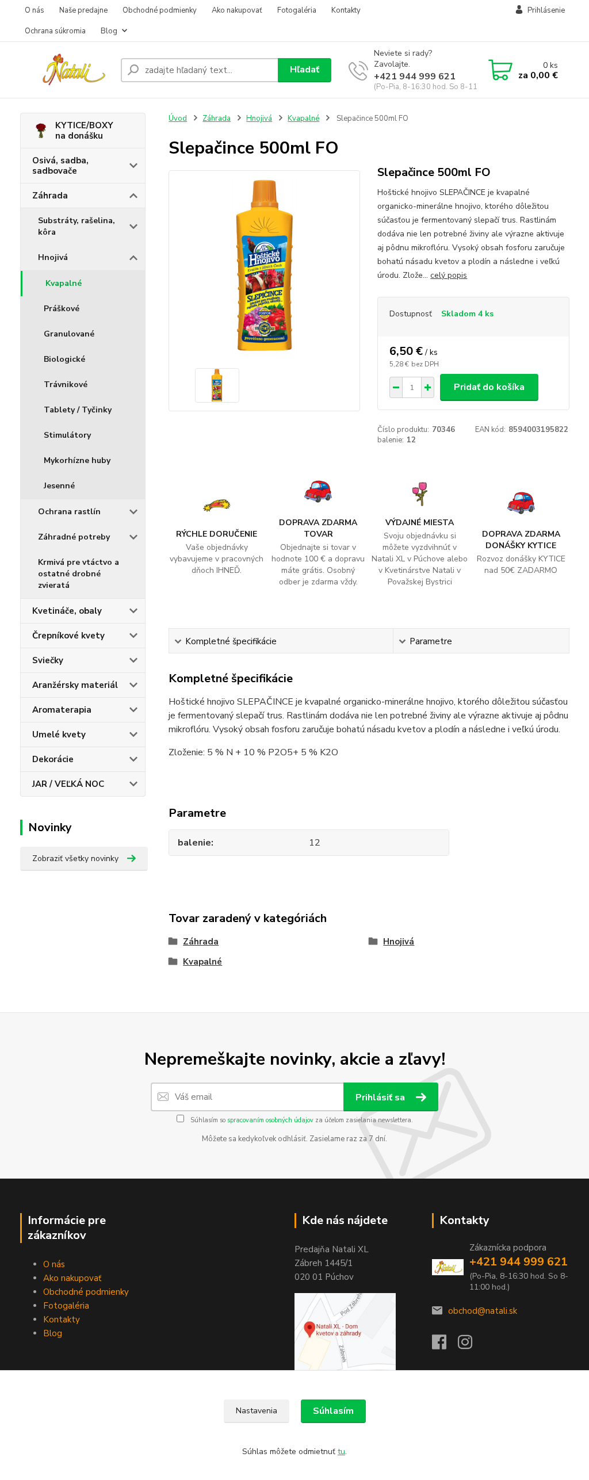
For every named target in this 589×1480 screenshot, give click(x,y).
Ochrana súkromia (55, 31)
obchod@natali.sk (482, 1311)
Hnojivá (53, 257)
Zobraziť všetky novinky (75, 858)
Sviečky (47, 660)
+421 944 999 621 (415, 76)
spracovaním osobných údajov (270, 1120)
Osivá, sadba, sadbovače (60, 166)
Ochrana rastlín (69, 511)
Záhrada (50, 195)
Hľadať (304, 69)
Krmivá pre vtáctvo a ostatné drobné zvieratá (78, 574)
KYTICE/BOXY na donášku (84, 131)
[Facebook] (445, 1345)
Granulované (69, 333)
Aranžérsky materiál (75, 685)
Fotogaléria (296, 10)
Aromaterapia (61, 710)
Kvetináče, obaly (67, 611)
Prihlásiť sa (381, 1097)
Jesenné (59, 485)
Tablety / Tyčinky (78, 409)
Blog (109, 31)
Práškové (61, 308)
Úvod (178, 118)
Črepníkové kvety (68, 635)
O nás (34, 10)
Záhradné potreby (74, 536)
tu (341, 1451)
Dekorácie (53, 759)
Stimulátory (67, 435)
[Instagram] (471, 1345)
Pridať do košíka (489, 387)
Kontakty (346, 10)
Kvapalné (63, 283)
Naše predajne (83, 10)
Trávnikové (65, 384)
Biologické (64, 359)
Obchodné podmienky (160, 10)
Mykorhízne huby (77, 460)
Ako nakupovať (237, 10)
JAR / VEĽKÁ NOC (68, 784)
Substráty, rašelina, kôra (76, 226)
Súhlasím (333, 1411)
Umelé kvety (59, 734)
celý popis (448, 275)
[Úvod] (66, 69)
